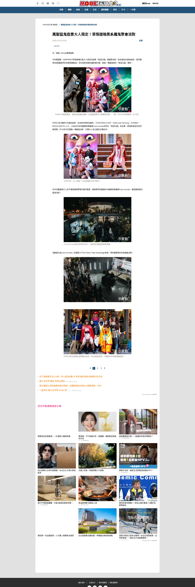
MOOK (155, 3)
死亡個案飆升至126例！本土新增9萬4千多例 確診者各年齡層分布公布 (70, 377)
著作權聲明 (103, 583)
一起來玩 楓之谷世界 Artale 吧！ (54, 390)
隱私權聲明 (114, 583)
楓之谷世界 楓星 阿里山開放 (52, 381)
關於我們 (81, 583)
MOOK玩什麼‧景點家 (50, 25)
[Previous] (90, 368)
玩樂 (141, 41)
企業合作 (92, 583)
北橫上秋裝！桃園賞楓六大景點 (91, 470)
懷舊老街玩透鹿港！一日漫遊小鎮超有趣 (54, 436)
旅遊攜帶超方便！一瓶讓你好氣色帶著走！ (136, 436)
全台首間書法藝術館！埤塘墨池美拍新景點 (95, 536)
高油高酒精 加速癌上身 (87, 503)
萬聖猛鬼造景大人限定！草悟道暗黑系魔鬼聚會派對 (79, 25)
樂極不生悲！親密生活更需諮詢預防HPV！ (136, 470)
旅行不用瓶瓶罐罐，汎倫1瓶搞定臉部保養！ (55, 503)
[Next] (104, 368)
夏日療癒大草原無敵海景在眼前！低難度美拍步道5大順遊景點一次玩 (70, 386)
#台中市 (56, 46)
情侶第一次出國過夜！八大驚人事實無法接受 (56, 536)
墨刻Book (146, 3)
